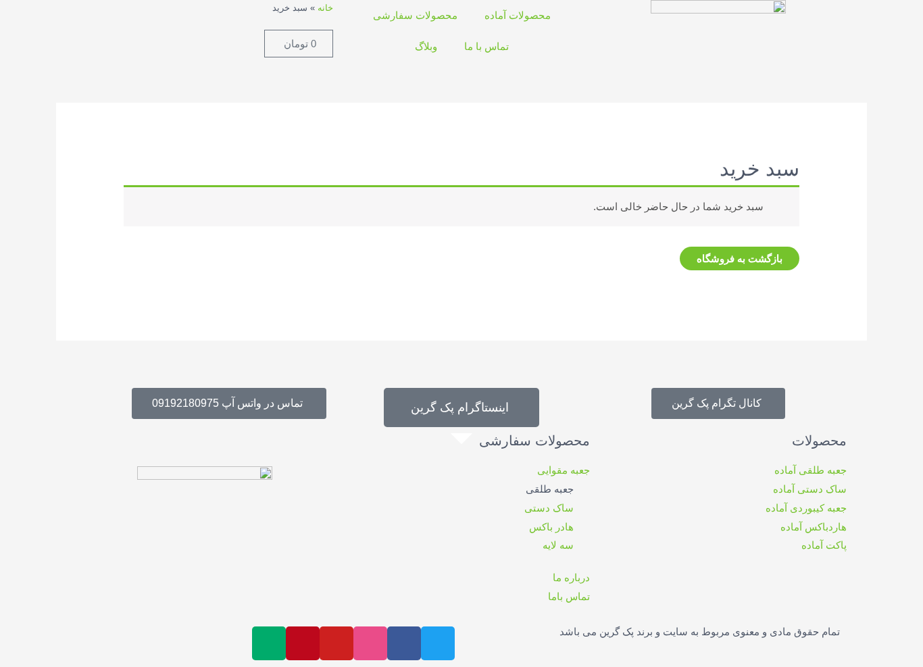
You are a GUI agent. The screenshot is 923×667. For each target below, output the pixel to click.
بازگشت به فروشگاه (739, 258)
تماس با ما (486, 46)
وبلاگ (426, 46)
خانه (325, 8)
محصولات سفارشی (415, 15)
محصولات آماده (517, 15)
